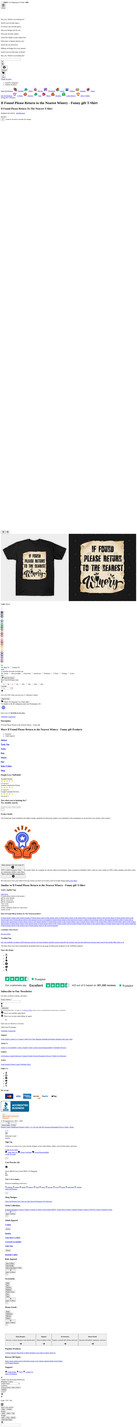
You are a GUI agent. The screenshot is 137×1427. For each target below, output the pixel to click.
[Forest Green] (2, 627)
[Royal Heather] (2, 657)
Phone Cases (10, 1292)
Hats (7, 1285)
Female (9, 1409)
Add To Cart (5, 699)
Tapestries (9, 1314)
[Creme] (2, 648)
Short (3, 1413)
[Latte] (2, 651)
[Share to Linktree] (6, 961)
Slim (3, 1417)
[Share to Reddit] (6, 967)
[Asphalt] (2, 661)
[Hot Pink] (2, 640)
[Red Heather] (2, 659)
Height (3, 1411)
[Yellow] (2, 646)
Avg (8, 1417)
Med (8, 1413)
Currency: (4, 1385)
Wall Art (8, 1316)
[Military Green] (2, 629)
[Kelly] (2, 625)
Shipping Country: (7, 1381)
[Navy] (2, 616)
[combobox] (11, 59)
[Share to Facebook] (6, 958)
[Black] (2, 612)
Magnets (8, 1290)
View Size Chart (8, 678)
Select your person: (7, 1407)
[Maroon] (2, 633)
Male (3, 1409)
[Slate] (2, 623)
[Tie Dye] (2, 663)
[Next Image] (3, 532)
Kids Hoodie (9, 1265)
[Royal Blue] (2, 621)
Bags (7, 1283)
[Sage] (2, 631)
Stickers (8, 1287)
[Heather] (2, 610)
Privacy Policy (28, 1010)
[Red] (2, 636)
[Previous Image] (7, 532)
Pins (7, 1294)
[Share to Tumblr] (6, 970)
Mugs (7, 1311)
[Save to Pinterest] (6, 964)
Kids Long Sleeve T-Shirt (13, 1268)
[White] (2, 608)
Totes (7, 1296)
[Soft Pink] (2, 638)
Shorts (8, 1250)
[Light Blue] (2, 619)
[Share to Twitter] (6, 955)
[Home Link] (24, 16)
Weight (3, 1415)
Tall (13, 1413)
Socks (8, 1229)
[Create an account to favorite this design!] (3, 119)
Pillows (8, 1318)
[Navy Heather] (2, 655)
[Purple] (2, 653)
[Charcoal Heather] (2, 614)
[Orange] (2, 644)
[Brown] (2, 642)
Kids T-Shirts (10, 1263)
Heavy (13, 1417)
